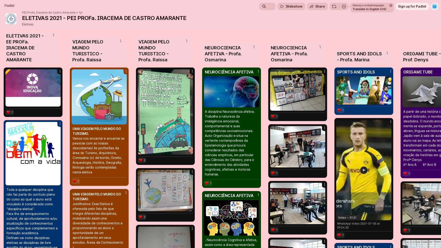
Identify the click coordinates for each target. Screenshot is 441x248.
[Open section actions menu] (53, 34)
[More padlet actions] (343, 6)
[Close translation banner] (391, 5)
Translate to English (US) (369, 9)
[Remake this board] (334, 6)
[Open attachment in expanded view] (33, 88)
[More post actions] (59, 71)
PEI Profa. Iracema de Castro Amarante (49, 12)
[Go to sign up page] (434, 6)
